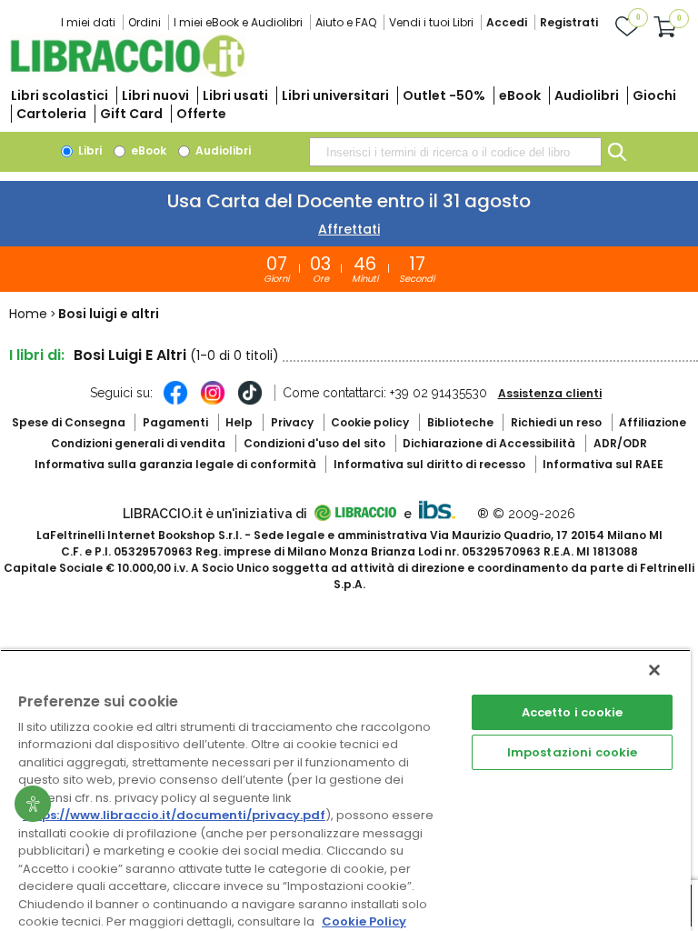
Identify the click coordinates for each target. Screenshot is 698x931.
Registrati (569, 22)
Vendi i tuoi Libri (431, 22)
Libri (88, 150)
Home (28, 314)
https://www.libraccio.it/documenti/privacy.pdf (174, 815)
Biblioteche (460, 422)
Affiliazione (652, 422)
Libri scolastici (59, 95)
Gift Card (131, 114)
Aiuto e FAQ (345, 22)
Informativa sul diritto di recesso (429, 464)
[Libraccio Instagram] (212, 401)
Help (239, 422)
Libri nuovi (155, 95)
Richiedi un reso (556, 422)
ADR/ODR (620, 443)
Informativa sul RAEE (603, 464)
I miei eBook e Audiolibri (238, 22)
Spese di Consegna (68, 422)
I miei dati (88, 22)
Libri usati (235, 95)
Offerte (201, 114)
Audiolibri (586, 95)
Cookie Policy (364, 921)
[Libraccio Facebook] (175, 401)
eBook (520, 95)
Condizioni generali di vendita (138, 443)
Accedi (506, 22)
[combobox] (455, 151)
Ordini (144, 22)
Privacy (292, 422)
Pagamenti (175, 422)
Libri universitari (335, 95)
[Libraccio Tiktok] (250, 401)
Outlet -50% (444, 95)
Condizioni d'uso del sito (314, 443)
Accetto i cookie (572, 712)
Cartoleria (51, 114)
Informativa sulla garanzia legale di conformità (175, 464)
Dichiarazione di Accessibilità (489, 443)
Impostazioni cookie (572, 752)
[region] (345, 790)
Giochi (654, 95)
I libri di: (37, 355)
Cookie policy (370, 422)
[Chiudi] (654, 670)
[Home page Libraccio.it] (127, 73)
